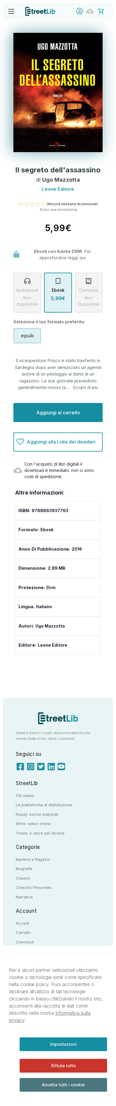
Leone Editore (52, 645)
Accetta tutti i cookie (63, 1084)
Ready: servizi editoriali (37, 814)
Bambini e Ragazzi (33, 859)
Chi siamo (25, 795)
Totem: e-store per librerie (40, 833)
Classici (23, 878)
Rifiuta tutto (63, 1065)
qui (82, 257)
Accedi (81, 11)
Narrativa (24, 897)
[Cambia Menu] (11, 11)
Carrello (23, 932)
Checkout (25, 942)
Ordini (91, 11)
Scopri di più (85, 387)
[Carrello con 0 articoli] (105, 10)
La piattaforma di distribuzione (44, 804)
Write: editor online (33, 823)
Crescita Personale (33, 887)
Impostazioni (63, 1044)
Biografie (24, 868)
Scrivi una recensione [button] (58, 209)
